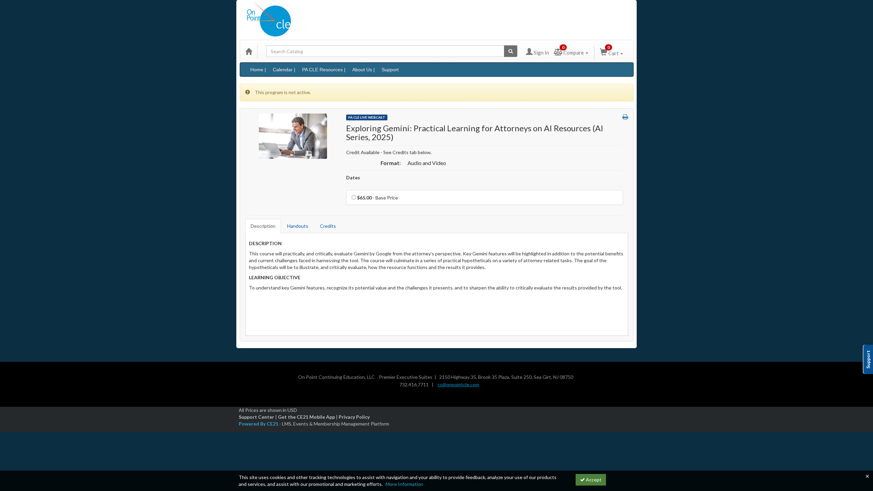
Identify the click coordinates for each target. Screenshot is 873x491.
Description (263, 226)
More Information (404, 484)
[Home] (248, 51)
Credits (328, 226)
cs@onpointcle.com (458, 384)
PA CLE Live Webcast (366, 117)
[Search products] (510, 51)
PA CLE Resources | (323, 69)
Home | (258, 69)
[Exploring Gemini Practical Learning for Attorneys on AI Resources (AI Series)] (293, 135)
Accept (593, 479)
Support (390, 69)
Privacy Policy (354, 417)
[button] (625, 117)
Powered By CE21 (259, 424)
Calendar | (284, 69)
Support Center (256, 417)
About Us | (363, 69)
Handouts (297, 226)
